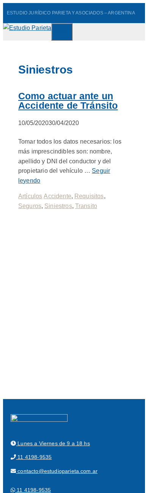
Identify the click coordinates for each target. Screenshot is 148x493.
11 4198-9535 (34, 457)
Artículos (30, 196)
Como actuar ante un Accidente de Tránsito (68, 101)
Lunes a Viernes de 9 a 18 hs (53, 443)
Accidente (57, 196)
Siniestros (58, 206)
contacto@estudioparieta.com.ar (57, 471)
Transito (86, 206)
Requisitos (89, 196)
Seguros (29, 206)
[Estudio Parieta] (27, 28)
